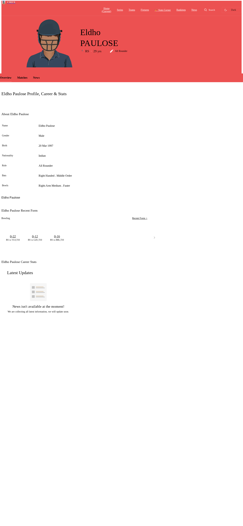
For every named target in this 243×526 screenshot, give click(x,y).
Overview (6, 77)
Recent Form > (139, 218)
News (36, 77)
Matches (22, 77)
